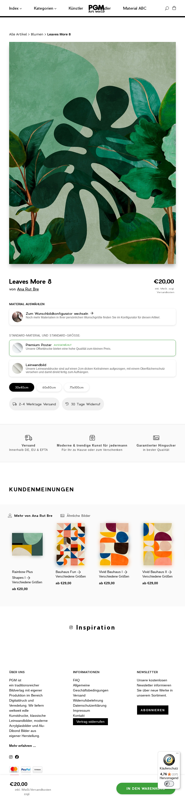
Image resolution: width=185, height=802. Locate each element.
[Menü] (177, 754)
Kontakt (79, 715)
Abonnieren (153, 710)
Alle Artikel (18, 34)
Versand (79, 695)
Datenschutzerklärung (89, 705)
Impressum (81, 710)
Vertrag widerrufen (90, 721)
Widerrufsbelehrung (88, 700)
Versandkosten (165, 292)
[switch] (169, 784)
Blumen (37, 34)
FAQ (76, 680)
